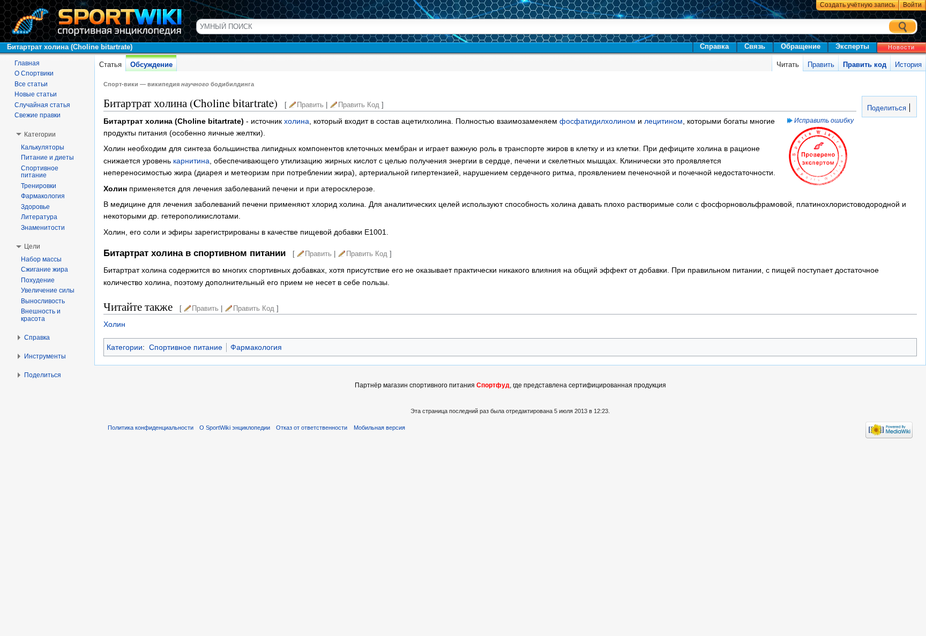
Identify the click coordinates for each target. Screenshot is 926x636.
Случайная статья (42, 105)
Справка (714, 46)
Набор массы (41, 259)
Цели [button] (32, 246)
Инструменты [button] (45, 356)
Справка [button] (37, 337)
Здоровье (35, 207)
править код (358, 105)
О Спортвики (34, 73)
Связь (754, 46)
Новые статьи (35, 94)
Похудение (38, 280)
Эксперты (852, 46)
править (310, 105)
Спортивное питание (185, 347)
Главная (27, 63)
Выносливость (43, 301)
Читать (787, 65)
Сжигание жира (44, 269)
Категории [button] (40, 134)
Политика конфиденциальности (150, 427)
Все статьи (31, 84)
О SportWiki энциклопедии (234, 427)
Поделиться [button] (42, 375)
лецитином (663, 121)
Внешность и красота (41, 315)
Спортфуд (493, 385)
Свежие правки (37, 115)
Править (821, 65)
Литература (39, 217)
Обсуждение (151, 65)
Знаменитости (43, 227)
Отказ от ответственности (311, 427)
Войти (912, 5)
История (908, 65)
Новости (901, 47)
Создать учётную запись (857, 5)
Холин (114, 324)
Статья (110, 65)
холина (296, 121)
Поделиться (885, 108)
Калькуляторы (42, 147)
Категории (125, 347)
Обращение (800, 46)
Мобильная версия (379, 427)
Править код (864, 65)
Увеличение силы (47, 290)
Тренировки (38, 186)
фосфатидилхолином (597, 121)
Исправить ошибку (824, 120)
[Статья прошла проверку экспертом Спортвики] (818, 155)
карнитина (191, 160)
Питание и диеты (47, 157)
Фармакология (256, 347)
